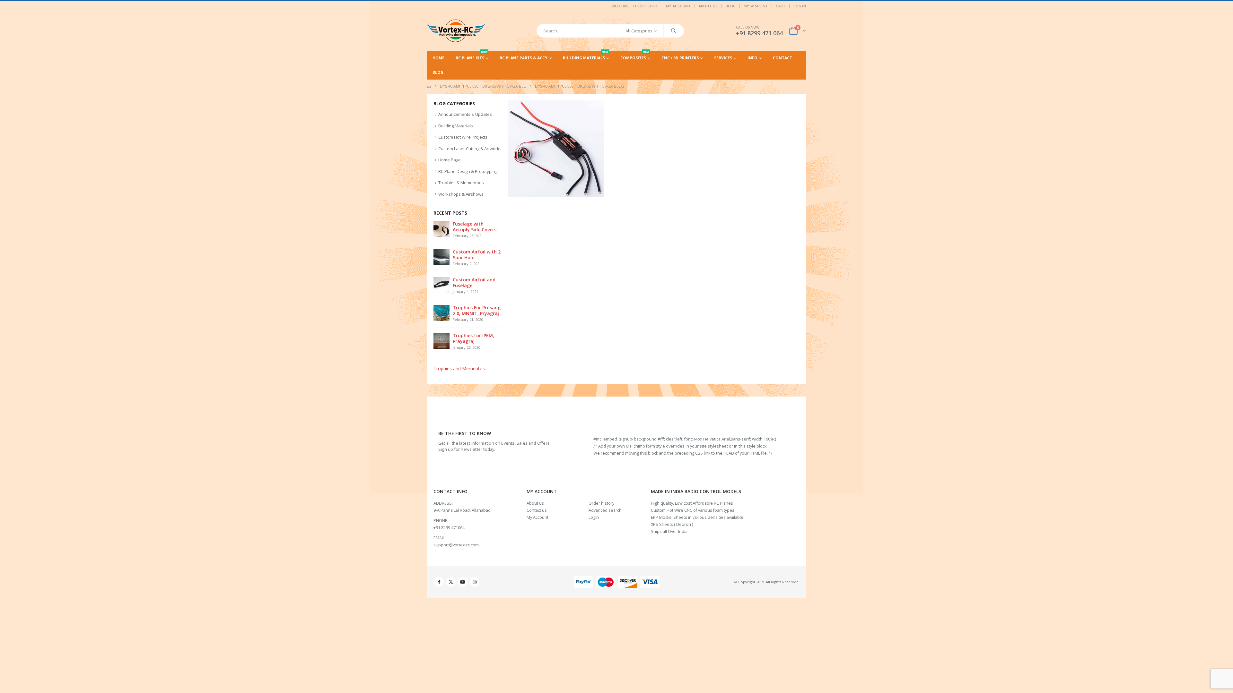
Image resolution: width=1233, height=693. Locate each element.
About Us (708, 6)
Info (752, 58)
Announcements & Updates (465, 114)
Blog (731, 6)
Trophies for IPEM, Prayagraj (473, 338)
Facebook (439, 582)
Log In (799, 6)
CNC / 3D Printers (680, 58)
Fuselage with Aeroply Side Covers (474, 227)
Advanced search (605, 510)
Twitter (451, 582)
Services (723, 58)
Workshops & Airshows (461, 194)
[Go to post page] (441, 229)
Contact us (537, 510)
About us (535, 503)
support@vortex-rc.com (456, 545)
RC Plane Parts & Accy (523, 58)
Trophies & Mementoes (461, 182)
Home (438, 58)
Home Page (449, 160)
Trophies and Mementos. (459, 368)
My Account (678, 6)
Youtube (463, 582)
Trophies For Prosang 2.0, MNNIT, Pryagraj (477, 310)
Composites (635, 56)
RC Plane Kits (472, 56)
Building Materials (585, 56)
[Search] (674, 30)
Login (594, 517)
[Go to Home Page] (429, 86)
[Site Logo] (456, 31)
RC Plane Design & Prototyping (467, 171)
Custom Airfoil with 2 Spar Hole (477, 255)
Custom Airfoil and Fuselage (474, 282)
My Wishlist (756, 6)
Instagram (474, 582)
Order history (601, 503)
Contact (782, 58)
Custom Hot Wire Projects (462, 137)
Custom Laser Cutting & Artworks (470, 148)
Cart (780, 6)
